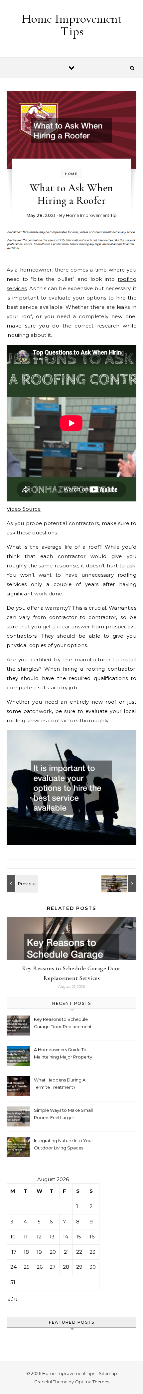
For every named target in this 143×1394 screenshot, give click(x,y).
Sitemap (108, 1373)
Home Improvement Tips (72, 25)
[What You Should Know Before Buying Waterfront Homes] (22, 883)
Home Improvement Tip (91, 215)
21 (66, 1252)
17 (13, 1252)
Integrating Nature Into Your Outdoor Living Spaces (63, 1144)
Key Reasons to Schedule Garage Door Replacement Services (63, 1024)
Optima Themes (92, 1381)
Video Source (24, 509)
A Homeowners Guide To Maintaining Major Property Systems (63, 1054)
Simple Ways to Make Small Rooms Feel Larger (63, 1113)
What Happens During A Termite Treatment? (59, 1083)
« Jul (13, 1299)
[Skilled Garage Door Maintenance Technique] (121, 883)
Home (71, 174)
